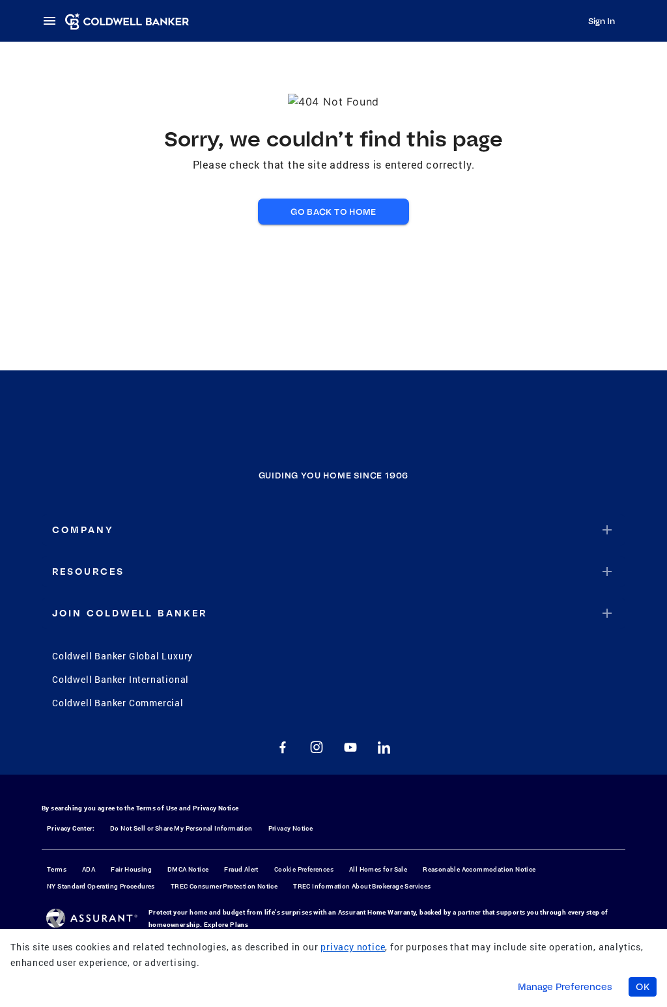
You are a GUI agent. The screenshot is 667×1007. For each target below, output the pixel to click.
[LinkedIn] (384, 747)
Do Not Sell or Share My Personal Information (181, 828)
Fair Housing (131, 869)
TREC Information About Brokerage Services (362, 886)
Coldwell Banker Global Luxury (122, 656)
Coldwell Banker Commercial (118, 703)
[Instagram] (316, 747)
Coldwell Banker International (120, 679)
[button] (333, 529)
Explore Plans (226, 924)
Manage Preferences (565, 987)
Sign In (601, 21)
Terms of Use (157, 808)
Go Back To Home (333, 211)
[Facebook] (282, 747)
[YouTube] (350, 747)
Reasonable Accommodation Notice (479, 869)
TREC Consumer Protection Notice (224, 886)
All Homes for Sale (378, 869)
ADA (88, 869)
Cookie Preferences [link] (304, 869)
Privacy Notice (216, 808)
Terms (56, 869)
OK (642, 987)
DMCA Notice (187, 869)
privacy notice (352, 947)
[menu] (53, 21)
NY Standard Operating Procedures (101, 886)
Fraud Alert (241, 869)
